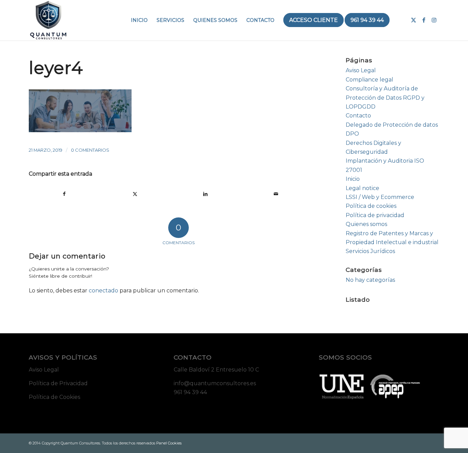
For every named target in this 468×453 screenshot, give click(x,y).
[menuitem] (139, 20)
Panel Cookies (169, 443)
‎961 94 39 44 (190, 392)
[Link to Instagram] (434, 20)
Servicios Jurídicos (370, 251)
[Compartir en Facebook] (64, 193)
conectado (103, 290)
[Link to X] (413, 20)
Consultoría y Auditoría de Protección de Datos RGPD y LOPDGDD (385, 97)
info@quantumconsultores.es (215, 383)
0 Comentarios (90, 150)
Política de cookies (371, 206)
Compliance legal (369, 79)
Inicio (353, 179)
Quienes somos (366, 224)
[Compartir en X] (135, 193)
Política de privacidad (375, 215)
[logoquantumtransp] (48, 20)
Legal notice (362, 188)
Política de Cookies (54, 397)
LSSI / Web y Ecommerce (380, 197)
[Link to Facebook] (424, 20)
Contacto (358, 115)
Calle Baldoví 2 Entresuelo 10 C (216, 369)
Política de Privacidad (58, 383)
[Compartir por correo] (276, 193)
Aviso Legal (361, 70)
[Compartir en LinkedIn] (205, 193)
